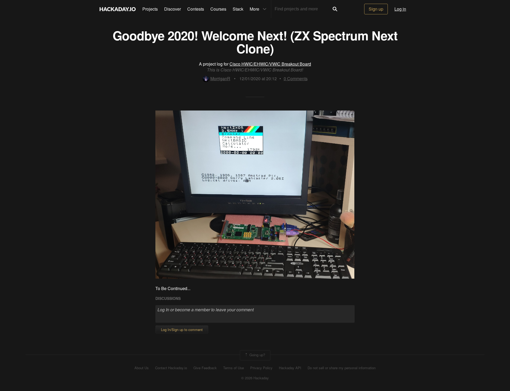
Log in (400, 9)
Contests (195, 9)
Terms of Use (233, 368)
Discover (172, 9)
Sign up (376, 9)
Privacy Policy (261, 368)
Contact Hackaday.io (171, 368)
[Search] (335, 9)
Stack (238, 9)
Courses (218, 9)
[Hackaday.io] (117, 9)
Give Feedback (205, 368)
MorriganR (220, 78)
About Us (141, 368)
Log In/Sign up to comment (182, 329)
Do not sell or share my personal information (342, 368)
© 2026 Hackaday (255, 378)
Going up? (256, 354)
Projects (150, 9)
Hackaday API (290, 368)
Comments (296, 78)
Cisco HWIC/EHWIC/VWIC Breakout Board (270, 64)
